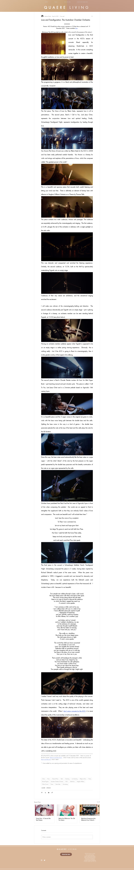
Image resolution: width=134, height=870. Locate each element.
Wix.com (94, 861)
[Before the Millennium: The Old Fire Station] (67, 810)
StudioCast (72, 781)
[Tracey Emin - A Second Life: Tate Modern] (44, 810)
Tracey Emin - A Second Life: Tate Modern (43, 819)
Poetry (90, 778)
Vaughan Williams (80, 781)
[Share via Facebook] (42, 792)
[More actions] (92, 16)
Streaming (67, 778)
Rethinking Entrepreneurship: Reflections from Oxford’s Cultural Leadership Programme (89, 819)
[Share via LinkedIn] (48, 792)
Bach (62, 778)
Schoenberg (65, 784)
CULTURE (43, 787)
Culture (43, 778)
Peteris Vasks (58, 784)
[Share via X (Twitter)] (45, 792)
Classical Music (55, 778)
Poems (52, 784)
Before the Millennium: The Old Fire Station (67, 819)
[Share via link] (52, 792)
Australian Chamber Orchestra (57, 781)
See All (98, 802)
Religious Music (83, 778)
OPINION (48, 787)
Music (48, 778)
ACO (67, 781)
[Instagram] (41, 860)
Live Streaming (75, 778)
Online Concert (45, 784)
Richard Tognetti (45, 781)
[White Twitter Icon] (44, 860)
